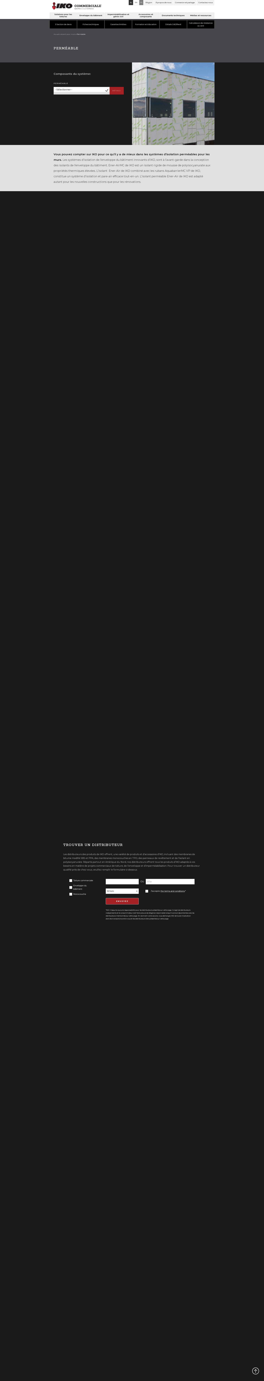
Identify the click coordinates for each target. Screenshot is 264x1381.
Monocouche (79, 894)
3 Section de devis (63, 24)
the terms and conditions (172, 891)
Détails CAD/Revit (173, 24)
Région (149, 2)
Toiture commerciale (83, 880)
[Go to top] (255, 1371)
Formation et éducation (145, 24)
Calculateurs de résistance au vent (201, 24)
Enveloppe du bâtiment (80, 887)
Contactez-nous (205, 2)
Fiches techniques (91, 24)
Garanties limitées (118, 24)
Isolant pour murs (68, 34)
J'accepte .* (168, 891)
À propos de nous (163, 2)
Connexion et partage (185, 2)
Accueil (56, 34)
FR (141, 2)
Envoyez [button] (122, 901)
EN (136, 2)
